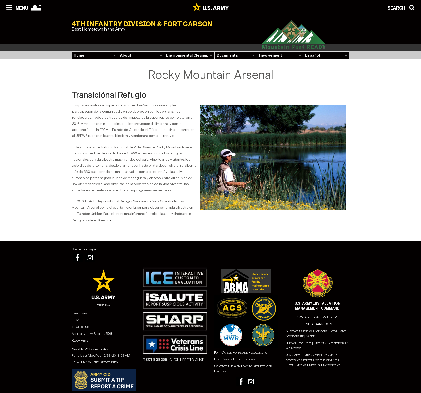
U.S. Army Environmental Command (311, 355)
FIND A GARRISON (317, 324)
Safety (311, 336)
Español (312, 55)
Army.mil (103, 304)
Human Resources (298, 343)
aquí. (110, 220)
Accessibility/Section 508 (92, 334)
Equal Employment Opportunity (95, 362)
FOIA (75, 320)
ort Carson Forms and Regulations (240, 352)
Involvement (270, 55)
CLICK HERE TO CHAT (186, 360)
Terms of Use (81, 327)
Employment (80, 313)
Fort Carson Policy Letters (234, 359)
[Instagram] (90, 257)
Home (79, 55)
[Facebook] (78, 257)
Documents (227, 55)
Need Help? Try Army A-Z (90, 349)
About (125, 55)
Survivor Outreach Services (306, 331)
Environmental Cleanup (187, 55)
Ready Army (80, 340)
